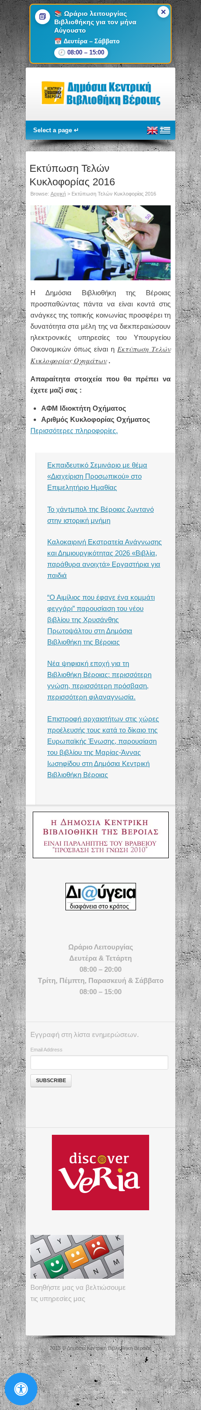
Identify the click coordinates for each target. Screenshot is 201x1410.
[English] (152, 134)
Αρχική (58, 194)
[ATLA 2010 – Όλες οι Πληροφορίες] (100, 835)
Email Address (46, 1049)
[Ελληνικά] (165, 134)
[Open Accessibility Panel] (21, 1389)
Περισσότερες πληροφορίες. (74, 430)
